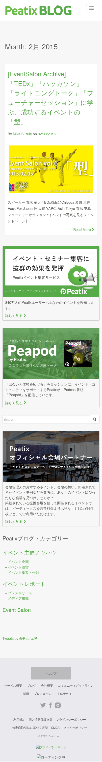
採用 (26, 694)
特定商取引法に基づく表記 (30, 728)
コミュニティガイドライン (76, 685)
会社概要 (47, 685)
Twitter (43, 705)
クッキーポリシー (75, 728)
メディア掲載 (18, 598)
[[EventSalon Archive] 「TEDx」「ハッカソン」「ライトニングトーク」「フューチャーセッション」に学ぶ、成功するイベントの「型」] (51, 169)
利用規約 (19, 719)
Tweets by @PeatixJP (19, 638)
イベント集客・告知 (23, 572)
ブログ (31, 685)
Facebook (50, 705)
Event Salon (16, 609)
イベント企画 (18, 561)
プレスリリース (20, 592)
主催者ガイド (66, 694)
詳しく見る (15, 315)
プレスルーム (43, 694)
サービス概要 (13, 685)
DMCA (55, 728)
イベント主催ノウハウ (29, 552)
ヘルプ (51, 673)
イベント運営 (18, 566)
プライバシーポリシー (71, 719)
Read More (82, 229)
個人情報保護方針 (40, 719)
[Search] (95, 419)
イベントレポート (24, 583)
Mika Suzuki (22, 133)
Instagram (58, 705)
